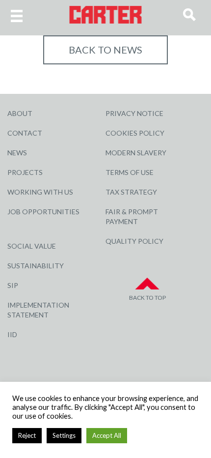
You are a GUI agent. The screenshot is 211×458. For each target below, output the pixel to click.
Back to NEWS (105, 50)
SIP (12, 285)
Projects (25, 172)
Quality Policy (134, 241)
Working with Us (40, 192)
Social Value (31, 246)
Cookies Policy (135, 133)
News (17, 152)
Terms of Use (130, 172)
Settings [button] (64, 435)
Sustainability (35, 265)
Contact (24, 133)
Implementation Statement (38, 310)
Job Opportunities (43, 211)
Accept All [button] (106, 435)
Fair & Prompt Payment (132, 216)
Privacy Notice (134, 113)
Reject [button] (27, 435)
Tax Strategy (131, 192)
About (19, 113)
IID (12, 334)
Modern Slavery (136, 152)
